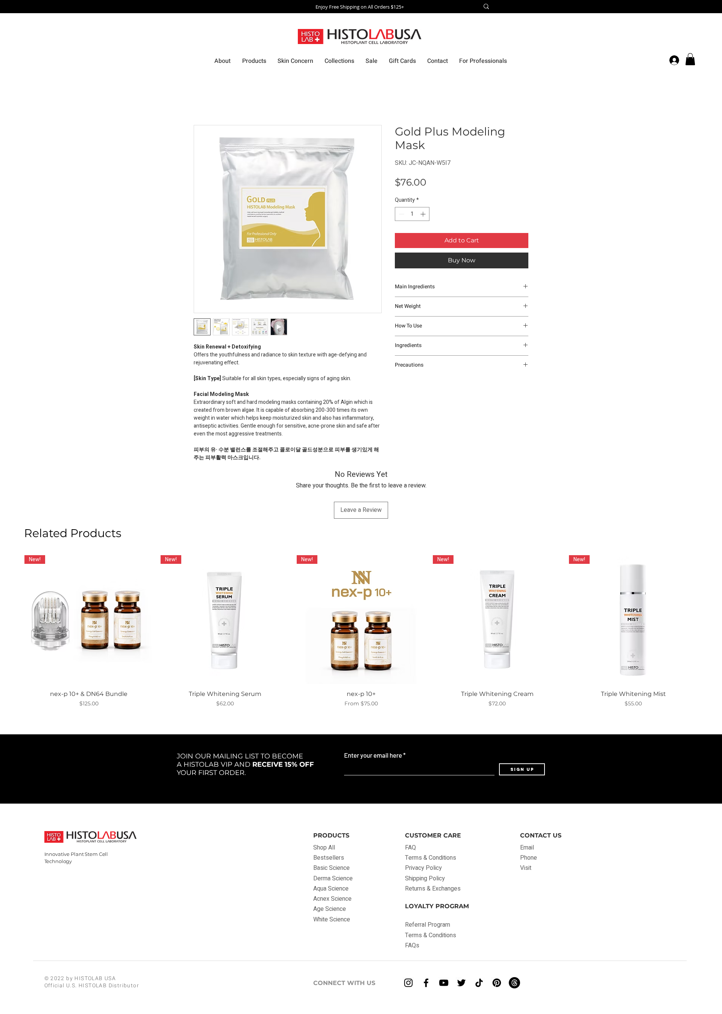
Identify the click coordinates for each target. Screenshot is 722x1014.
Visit (525, 867)
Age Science (329, 909)
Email (527, 847)
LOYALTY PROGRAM (437, 906)
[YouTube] (443, 982)
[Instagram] (408, 982)
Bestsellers (328, 857)
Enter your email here (373, 755)
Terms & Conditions (430, 857)
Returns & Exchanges (433, 888)
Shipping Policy (425, 878)
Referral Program (427, 924)
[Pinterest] (496, 982)
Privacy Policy (423, 867)
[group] (361, 631)
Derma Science (333, 878)
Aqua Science (331, 888)
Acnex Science (332, 898)
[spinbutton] (412, 214)
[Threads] (514, 982)
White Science (331, 919)
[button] (690, 59)
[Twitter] (461, 982)
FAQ (411, 847)
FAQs (412, 945)
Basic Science (331, 867)
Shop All (324, 847)
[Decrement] (400, 214)
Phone (528, 857)
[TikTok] (479, 982)
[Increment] (423, 214)
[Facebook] (426, 982)
